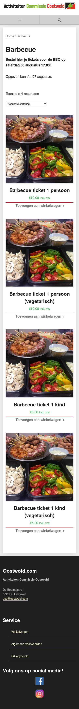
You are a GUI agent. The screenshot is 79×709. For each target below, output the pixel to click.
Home (10, 36)
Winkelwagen (19, 632)
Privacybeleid (19, 656)
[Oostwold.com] (39, 4)
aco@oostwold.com (15, 598)
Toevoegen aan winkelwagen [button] (38, 205)
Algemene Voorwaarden (26, 644)
